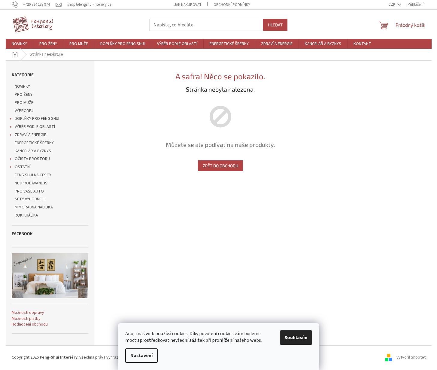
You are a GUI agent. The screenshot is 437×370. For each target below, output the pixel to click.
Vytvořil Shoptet (411, 357)
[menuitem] (19, 44)
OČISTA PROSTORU (32, 159)
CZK (392, 4)
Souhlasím (296, 337)
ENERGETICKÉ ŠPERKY (34, 143)
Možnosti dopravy (28, 313)
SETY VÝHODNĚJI (29, 199)
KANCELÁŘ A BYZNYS (33, 151)
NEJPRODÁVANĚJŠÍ (31, 183)
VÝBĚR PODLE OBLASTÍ (35, 127)
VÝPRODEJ (24, 111)
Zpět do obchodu (220, 165)
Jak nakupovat (188, 5)
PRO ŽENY (23, 95)
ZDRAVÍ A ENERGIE (30, 135)
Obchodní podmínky (232, 5)
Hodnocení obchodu (30, 324)
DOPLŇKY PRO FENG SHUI (37, 119)
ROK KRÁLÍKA (26, 215)
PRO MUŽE (24, 103)
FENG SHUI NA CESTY (33, 175)
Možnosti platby (26, 319)
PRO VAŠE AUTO (29, 191)
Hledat (275, 24)
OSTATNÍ (23, 167)
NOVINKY (22, 86)
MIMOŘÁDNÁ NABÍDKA (34, 207)
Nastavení (141, 355)
